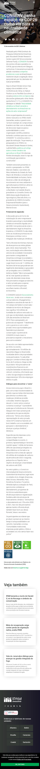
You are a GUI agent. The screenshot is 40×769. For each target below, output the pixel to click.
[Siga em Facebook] (5, 706)
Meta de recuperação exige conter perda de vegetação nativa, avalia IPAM (20, 631)
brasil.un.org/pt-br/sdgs (20, 568)
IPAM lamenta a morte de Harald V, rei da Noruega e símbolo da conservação (20, 601)
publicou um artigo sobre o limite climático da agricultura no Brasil (18, 150)
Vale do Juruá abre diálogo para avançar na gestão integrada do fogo (20, 662)
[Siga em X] (17, 706)
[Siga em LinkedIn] (11, 706)
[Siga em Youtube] (14, 706)
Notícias (22, 46)
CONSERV (23, 62)
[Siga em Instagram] (8, 706)
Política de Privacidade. (24, 759)
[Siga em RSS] (20, 706)
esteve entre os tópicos (22, 96)
